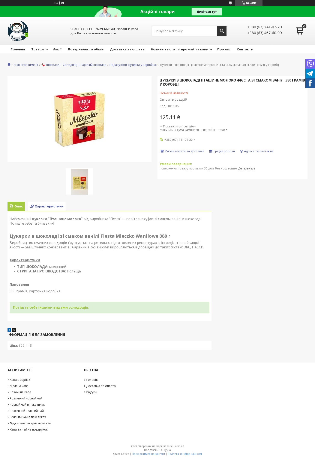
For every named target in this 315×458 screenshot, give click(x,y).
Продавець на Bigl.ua (157, 450)
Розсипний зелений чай (27, 411)
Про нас (223, 49)
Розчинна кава (20, 392)
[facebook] (9, 330)
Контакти (245, 49)
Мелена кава (19, 386)
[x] (14, 330)
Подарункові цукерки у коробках (133, 65)
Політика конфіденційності (185, 454)
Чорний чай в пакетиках (27, 404)
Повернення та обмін (86, 49)
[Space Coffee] (18, 31)
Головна (18, 49)
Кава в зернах (20, 380)
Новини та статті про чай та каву (179, 49)
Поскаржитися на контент (148, 454)
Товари (37, 49)
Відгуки (91, 392)
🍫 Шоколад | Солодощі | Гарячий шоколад (73, 65)
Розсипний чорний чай (26, 398)
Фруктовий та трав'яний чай (30, 423)
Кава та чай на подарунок (29, 429)
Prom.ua (179, 446)
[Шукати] (221, 31)
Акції (57, 49)
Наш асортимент (26, 65)
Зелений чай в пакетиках (28, 417)
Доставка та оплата (127, 49)
